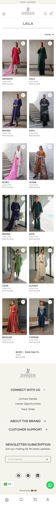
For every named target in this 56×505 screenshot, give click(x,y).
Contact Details (28, 398)
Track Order (28, 409)
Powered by (25, 490)
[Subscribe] (45, 459)
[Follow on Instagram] (28, 475)
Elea (31, 234)
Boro (5, 182)
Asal (32, 130)
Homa (32, 182)
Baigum (7, 337)
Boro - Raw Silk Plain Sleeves (34, 352)
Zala (32, 79)
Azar (5, 285)
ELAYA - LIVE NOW (28, 2)
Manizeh (7, 79)
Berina (6, 234)
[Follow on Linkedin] (37, 475)
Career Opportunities (28, 403)
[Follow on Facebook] (18, 475)
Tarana (34, 337)
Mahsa (6, 130)
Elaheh (33, 285)
